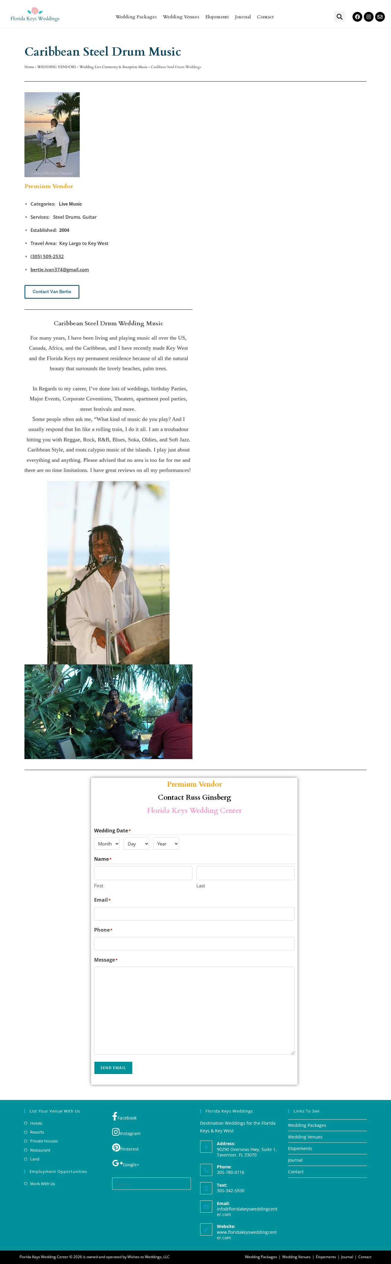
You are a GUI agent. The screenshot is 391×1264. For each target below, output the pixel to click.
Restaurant (40, 1150)
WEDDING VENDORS (56, 66)
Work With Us (42, 1183)
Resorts (37, 1132)
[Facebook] (357, 17)
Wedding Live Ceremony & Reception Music (113, 66)
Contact (265, 17)
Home (29, 66)
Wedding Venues (181, 17)
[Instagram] (369, 17)
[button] (339, 16)
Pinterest (129, 1149)
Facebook (127, 1118)
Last (200, 885)
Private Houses (44, 1141)
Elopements (217, 17)
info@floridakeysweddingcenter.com (247, 1211)
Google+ (131, 1164)
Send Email (113, 1067)
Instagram (130, 1133)
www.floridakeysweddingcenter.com (247, 1234)
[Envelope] (380, 17)
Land (34, 1159)
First (98, 885)
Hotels (36, 1123)
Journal (243, 17)
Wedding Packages (136, 17)
